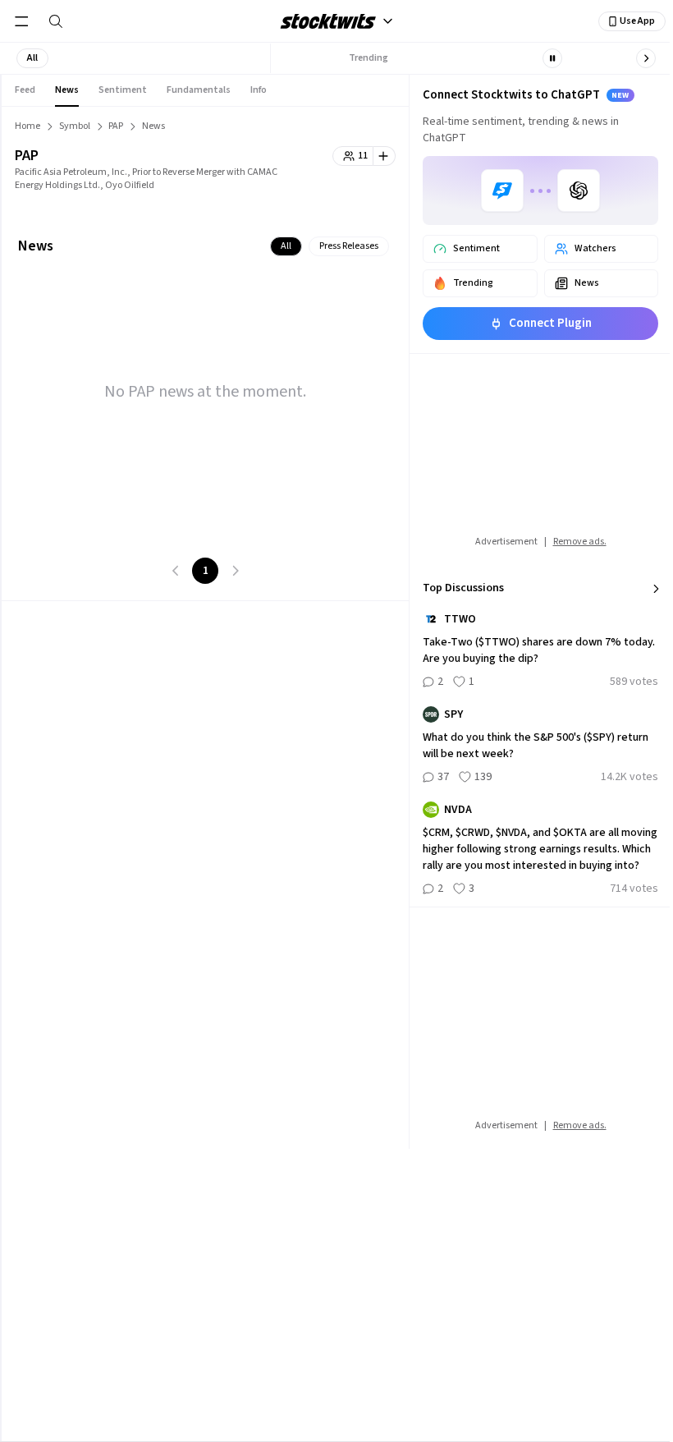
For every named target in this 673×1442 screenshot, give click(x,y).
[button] (32, 58)
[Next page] (235, 571)
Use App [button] (637, 21)
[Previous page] (176, 571)
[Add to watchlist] (384, 156)
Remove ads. (580, 542)
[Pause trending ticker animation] (552, 58)
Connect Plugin (550, 323)
